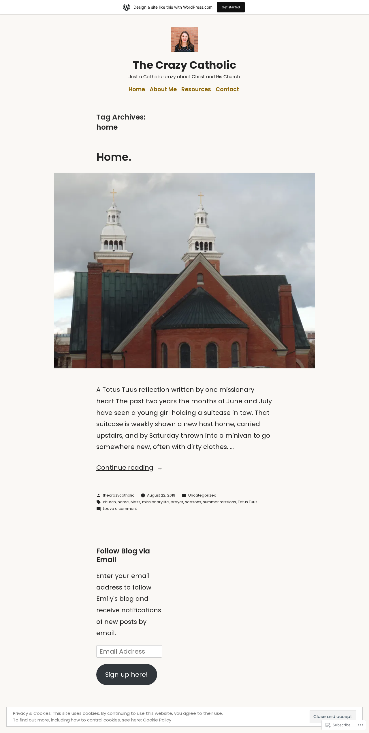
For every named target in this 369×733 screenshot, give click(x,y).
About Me (163, 89)
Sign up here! (126, 674)
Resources (196, 89)
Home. (113, 157)
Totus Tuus (247, 502)
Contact (227, 89)
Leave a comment (120, 508)
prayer (177, 502)
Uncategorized (202, 495)
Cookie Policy (157, 720)
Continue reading (124, 467)
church (109, 502)
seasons (193, 502)
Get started (231, 7)
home (123, 502)
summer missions (219, 502)
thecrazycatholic (118, 495)
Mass (135, 502)
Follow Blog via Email (123, 555)
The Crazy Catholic (184, 64)
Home (137, 89)
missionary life (155, 502)
